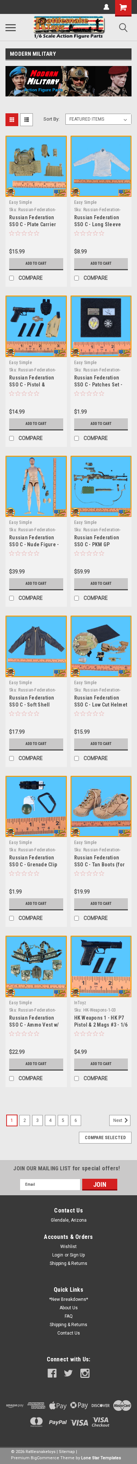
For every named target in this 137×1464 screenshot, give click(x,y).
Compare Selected (105, 1137)
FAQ (69, 1316)
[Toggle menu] (10, 27)
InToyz (80, 1002)
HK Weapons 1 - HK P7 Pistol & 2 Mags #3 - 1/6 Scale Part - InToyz (101, 1025)
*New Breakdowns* (68, 1299)
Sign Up (77, 1255)
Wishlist (68, 1246)
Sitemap (67, 1451)
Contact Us (68, 1333)
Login (57, 1255)
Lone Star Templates (101, 1458)
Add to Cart (36, 263)
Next (118, 1120)
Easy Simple (20, 202)
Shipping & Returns (68, 1263)
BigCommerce (45, 1458)
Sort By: (51, 119)
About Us (69, 1307)
